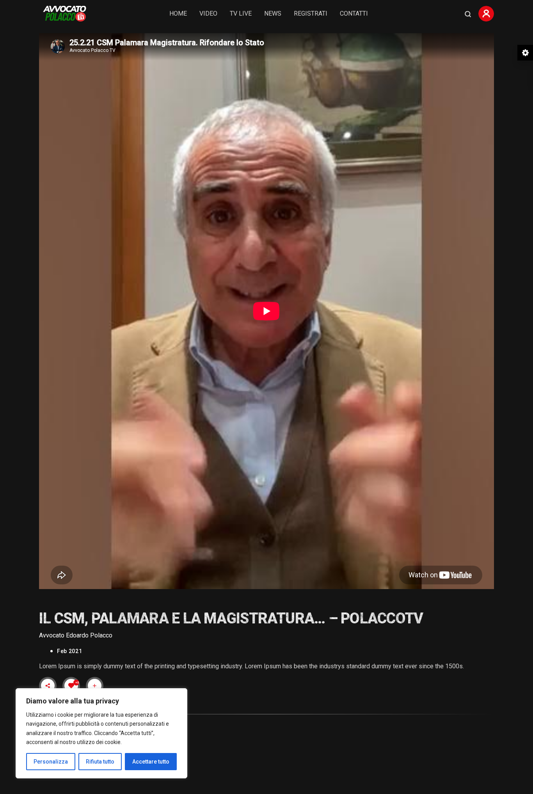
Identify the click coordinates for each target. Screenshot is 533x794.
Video (208, 13)
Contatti (354, 13)
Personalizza (51, 761)
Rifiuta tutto (100, 761)
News (272, 13)
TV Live (241, 13)
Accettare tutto (150, 761)
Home (178, 13)
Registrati (310, 13)
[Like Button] (71, 685)
